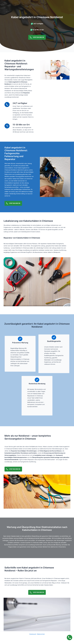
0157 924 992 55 (38, 37)
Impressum (32, 634)
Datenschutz (41, 634)
